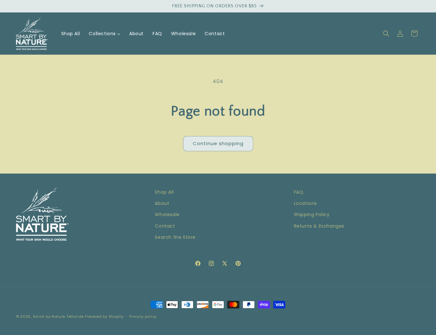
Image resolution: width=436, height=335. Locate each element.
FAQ (299, 192)
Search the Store (175, 237)
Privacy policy (143, 316)
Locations (305, 203)
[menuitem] (71, 33)
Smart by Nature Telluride (58, 316)
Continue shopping (218, 143)
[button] (386, 34)
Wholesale (167, 214)
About (162, 203)
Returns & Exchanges (319, 226)
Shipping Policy (312, 214)
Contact (165, 226)
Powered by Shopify (104, 316)
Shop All (164, 192)
